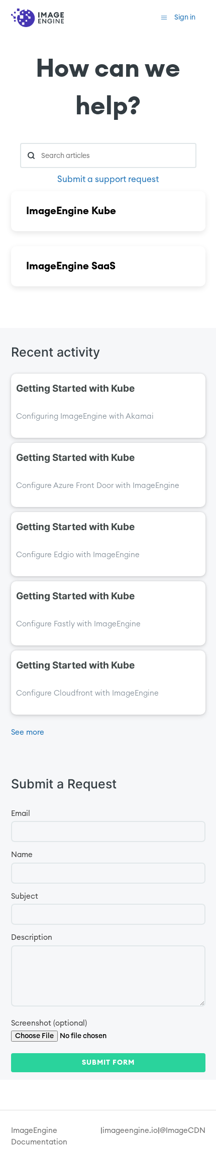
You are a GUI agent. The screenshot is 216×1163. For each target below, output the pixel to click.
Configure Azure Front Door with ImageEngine (97, 485)
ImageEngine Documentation (39, 1136)
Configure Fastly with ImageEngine (78, 624)
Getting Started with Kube (75, 388)
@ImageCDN (182, 1130)
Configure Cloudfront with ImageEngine (87, 693)
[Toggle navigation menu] (164, 17)
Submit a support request (108, 179)
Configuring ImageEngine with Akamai (85, 416)
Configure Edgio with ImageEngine (78, 555)
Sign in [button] (184, 17)
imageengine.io (130, 1130)
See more (27, 732)
